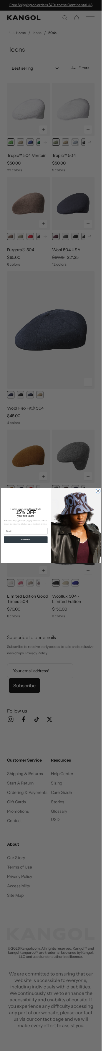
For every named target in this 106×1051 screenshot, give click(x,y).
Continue (25, 540)
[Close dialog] (98, 491)
